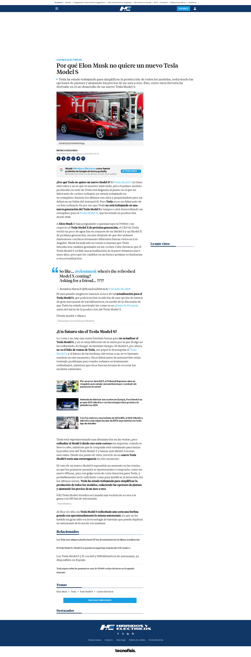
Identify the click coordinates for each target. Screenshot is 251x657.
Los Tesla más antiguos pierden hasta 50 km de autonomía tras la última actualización (98, 539)
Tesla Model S (123, 182)
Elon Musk (62, 591)
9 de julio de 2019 (119, 289)
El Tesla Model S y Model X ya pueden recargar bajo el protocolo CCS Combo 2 (93, 547)
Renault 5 (164, 2)
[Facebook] (59, 158)
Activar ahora (129, 171)
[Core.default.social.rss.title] (132, 633)
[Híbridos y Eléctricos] (125, 627)
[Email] (83, 158)
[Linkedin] (68, 158)
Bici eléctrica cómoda (142, 2)
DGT (156, 2)
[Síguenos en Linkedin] (128, 633)
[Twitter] (63, 158)
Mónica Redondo (67, 150)
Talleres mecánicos (177, 2)
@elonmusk (86, 271)
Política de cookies (137, 640)
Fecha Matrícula (156, 640)
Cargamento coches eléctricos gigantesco (89, 2)
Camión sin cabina (195, 2)
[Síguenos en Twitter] (123, 633)
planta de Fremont (126, 305)
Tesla (73, 591)
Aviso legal (121, 640)
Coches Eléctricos (69, 60)
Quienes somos (94, 640)
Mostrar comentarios (99, 600)
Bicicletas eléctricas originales (120, 2)
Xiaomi (68, 2)
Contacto (109, 640)
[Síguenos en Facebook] (118, 633)
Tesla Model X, (89, 213)
